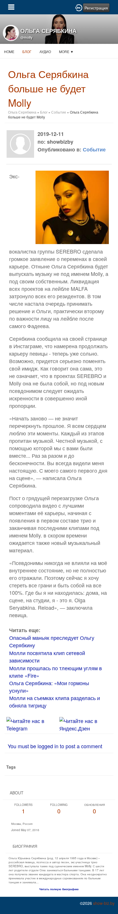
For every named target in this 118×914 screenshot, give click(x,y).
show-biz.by (104, 903)
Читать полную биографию (59, 889)
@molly (26, 37)
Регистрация (96, 8)
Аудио (45, 51)
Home (9, 51)
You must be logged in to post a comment (55, 746)
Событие (58, 112)
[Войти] (78, 7)
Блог (27, 51)
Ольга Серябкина (22, 112)
